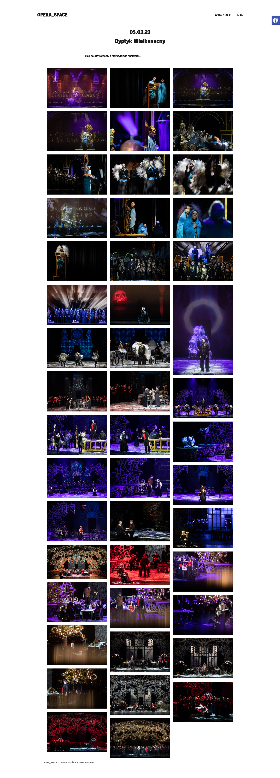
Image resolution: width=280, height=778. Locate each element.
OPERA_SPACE (52, 15)
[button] (276, 20)
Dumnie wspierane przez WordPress (78, 763)
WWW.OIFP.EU (223, 15)
